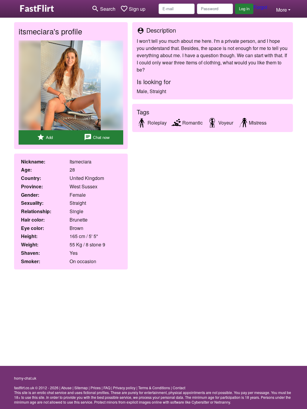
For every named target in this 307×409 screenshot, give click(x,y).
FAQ (106, 387)
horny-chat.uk (25, 378)
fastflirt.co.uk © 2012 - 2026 (36, 387)
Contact (179, 387)
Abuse (66, 387)
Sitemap (81, 387)
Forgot (260, 7)
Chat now (97, 137)
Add (45, 137)
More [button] (281, 9)
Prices (96, 387)
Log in (244, 8)
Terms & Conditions (154, 387)
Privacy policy (124, 387)
